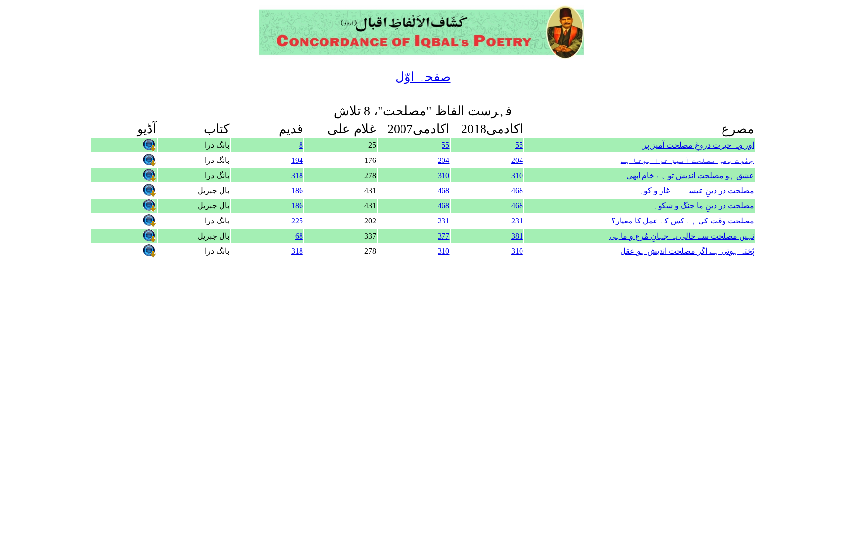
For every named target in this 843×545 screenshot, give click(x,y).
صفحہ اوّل (423, 77)
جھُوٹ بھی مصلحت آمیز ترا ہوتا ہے (687, 160)
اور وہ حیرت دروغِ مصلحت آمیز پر (698, 145)
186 (297, 190)
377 (443, 236)
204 (517, 160)
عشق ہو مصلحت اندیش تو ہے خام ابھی (690, 175)
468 (517, 190)
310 (517, 175)
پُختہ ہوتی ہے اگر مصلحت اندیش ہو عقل (687, 251)
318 (297, 175)
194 (297, 160)
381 (517, 236)
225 (297, 221)
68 (299, 236)
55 (519, 145)
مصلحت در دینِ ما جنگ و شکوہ (703, 206)
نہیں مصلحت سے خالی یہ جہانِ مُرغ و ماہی (681, 236)
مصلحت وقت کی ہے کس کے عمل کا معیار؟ (682, 221)
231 (517, 221)
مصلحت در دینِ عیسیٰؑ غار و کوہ (696, 190)
